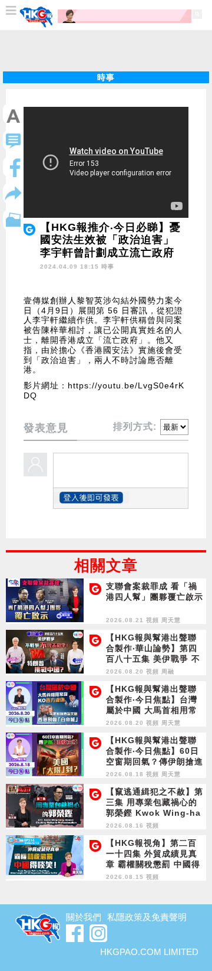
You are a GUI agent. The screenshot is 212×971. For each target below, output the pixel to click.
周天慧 (171, 620)
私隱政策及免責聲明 (147, 917)
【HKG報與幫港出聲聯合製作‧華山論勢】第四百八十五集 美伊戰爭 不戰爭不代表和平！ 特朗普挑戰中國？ (153, 659)
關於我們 (83, 917)
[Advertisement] (106, 51)
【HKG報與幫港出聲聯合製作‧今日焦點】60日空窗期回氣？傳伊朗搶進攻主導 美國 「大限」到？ (154, 761)
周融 (167, 671)
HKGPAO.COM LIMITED (149, 952)
